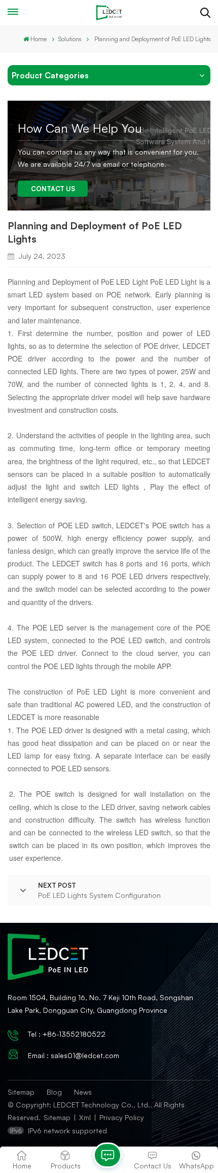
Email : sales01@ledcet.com (73, 1055)
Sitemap (21, 1092)
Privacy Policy (121, 1117)
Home (38, 39)
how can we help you (80, 128)
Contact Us (53, 189)
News (83, 1092)
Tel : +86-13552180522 (66, 1034)
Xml (85, 1117)
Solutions (69, 39)
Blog (54, 1092)
